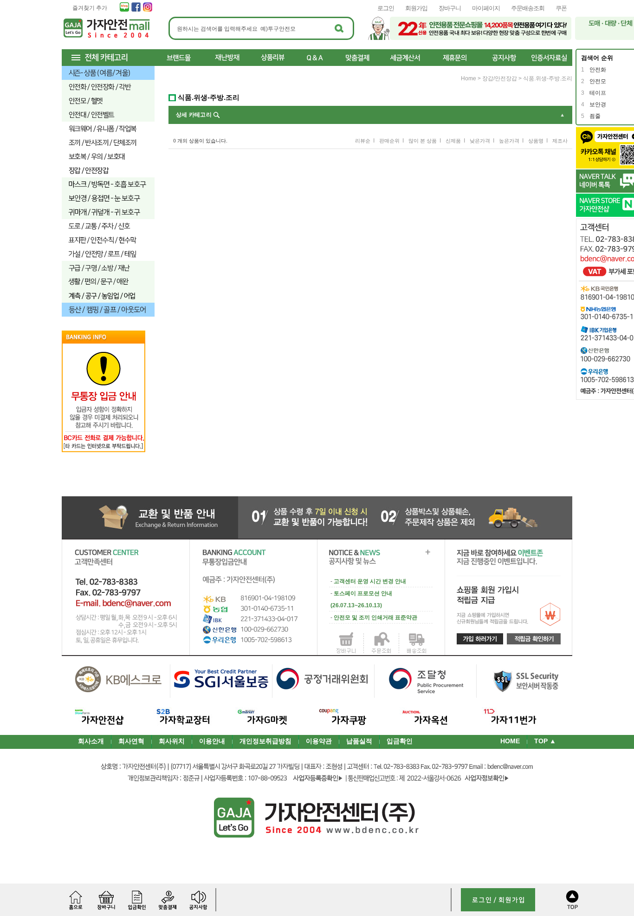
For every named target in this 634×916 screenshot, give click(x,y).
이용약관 (319, 741)
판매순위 (389, 140)
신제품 (453, 140)
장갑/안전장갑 (499, 78)
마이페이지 (486, 8)
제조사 (560, 140)
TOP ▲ (545, 741)
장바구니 (450, 8)
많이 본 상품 (422, 140)
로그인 (385, 8)
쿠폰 (561, 8)
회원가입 (416, 8)
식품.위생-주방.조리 (547, 78)
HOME (510, 741)
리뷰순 (362, 140)
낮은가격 (480, 140)
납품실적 (359, 741)
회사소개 (91, 741)
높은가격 (509, 140)
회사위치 (172, 741)
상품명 (535, 140)
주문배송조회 (527, 8)
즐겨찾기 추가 (89, 8)
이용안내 (212, 741)
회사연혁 (131, 741)
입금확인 (400, 741)
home (468, 78)
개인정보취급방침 (265, 741)
